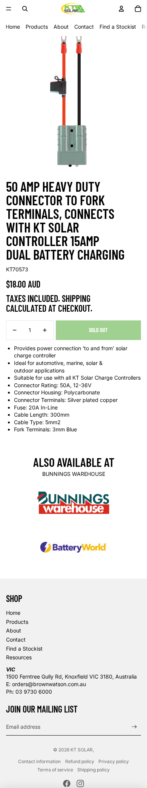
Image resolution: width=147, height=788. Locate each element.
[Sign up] (134, 727)
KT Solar (81, 750)
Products (37, 26)
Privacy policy (113, 761)
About (61, 26)
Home (13, 26)
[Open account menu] (121, 8)
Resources (19, 657)
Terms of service (55, 770)
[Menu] (8, 8)
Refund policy (79, 761)
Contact (84, 26)
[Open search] (25, 8)
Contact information (39, 761)
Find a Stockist (118, 26)
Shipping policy (93, 770)
